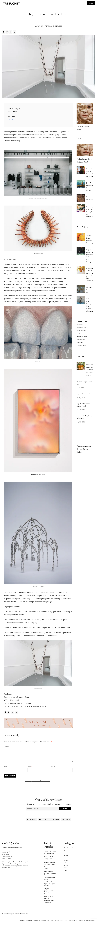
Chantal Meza (81, 339)
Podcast (66, 863)
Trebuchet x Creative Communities (73, 920)
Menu (91, 3)
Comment (7, 746)
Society (66, 865)
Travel (65, 870)
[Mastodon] (7, 32)
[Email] (11, 32)
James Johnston (81, 330)
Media (61, 920)
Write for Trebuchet (89, 920)
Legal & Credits (54, 920)
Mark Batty (80, 324)
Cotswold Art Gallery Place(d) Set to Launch (49, 858)
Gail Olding (80, 343)
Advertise (22, 920)
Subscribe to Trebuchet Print (41, 920)
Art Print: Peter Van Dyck (89, 289)
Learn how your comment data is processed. (37, 781)
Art (64, 850)
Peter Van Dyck (81, 346)
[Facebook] (3, 32)
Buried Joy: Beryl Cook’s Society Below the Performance (90, 212)
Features (66, 855)
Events (65, 853)
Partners (66, 860)
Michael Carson (81, 327)
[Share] (14, 32)
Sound (65, 867)
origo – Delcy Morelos (84, 394)
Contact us (29, 920)
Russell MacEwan (82, 336)
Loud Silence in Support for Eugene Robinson (49, 883)
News (65, 858)
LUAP (78, 333)
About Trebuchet (68, 848)
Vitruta (10, 119)
